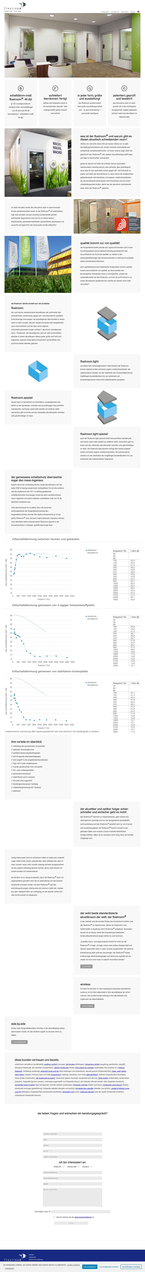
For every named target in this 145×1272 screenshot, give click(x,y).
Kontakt (31, 1255)
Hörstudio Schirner (80, 1085)
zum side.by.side (20, 1042)
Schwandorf (56, 1075)
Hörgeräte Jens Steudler (84, 1088)
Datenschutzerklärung (83, 1217)
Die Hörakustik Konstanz (45, 1078)
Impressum (9, 1268)
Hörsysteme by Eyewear (84, 1068)
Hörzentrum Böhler (92, 1064)
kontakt (132, 12)
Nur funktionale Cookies (109, 1267)
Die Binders (70, 1064)
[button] (137, 45)
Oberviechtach (91, 1075)
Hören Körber (103, 1078)
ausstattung (115, 12)
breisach (18, 1071)
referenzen (124, 12)
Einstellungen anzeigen (131, 1267)
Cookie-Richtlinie (73, 1265)
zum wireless (88, 1006)
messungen (105, 12)
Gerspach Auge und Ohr (49, 1071)
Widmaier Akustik (87, 1092)
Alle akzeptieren (90, 1267)
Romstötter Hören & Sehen (25, 1085)
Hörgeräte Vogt (68, 1092)
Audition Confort (50, 1064)
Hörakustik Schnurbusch (112, 1085)
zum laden (87, 966)
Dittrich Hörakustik (61, 1068)
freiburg (121, 1068)
